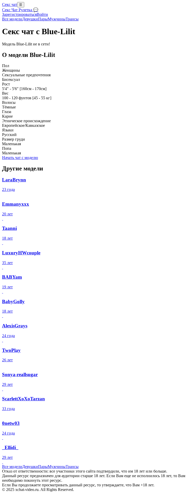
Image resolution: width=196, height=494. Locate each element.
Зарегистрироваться (19, 14)
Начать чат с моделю (20, 157)
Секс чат (9, 4)
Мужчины (57, 19)
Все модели (12, 466)
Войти (42, 14)
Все (12, 19)
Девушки (30, 19)
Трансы (72, 19)
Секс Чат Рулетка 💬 (20, 10)
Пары (43, 19)
